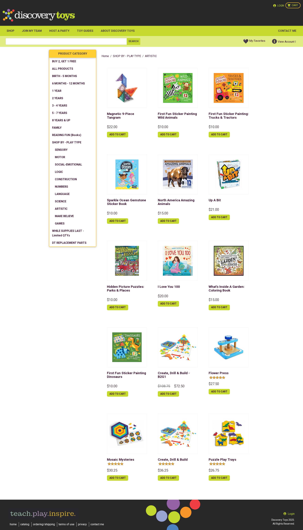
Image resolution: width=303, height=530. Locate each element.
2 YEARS (57, 98)
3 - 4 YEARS (59, 105)
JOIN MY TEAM (32, 30)
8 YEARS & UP (61, 120)
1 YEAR (56, 90)
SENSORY (61, 149)
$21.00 (214, 209)
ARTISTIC (61, 208)
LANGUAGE (62, 194)
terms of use (66, 524)
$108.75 (164, 386)
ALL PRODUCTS (62, 68)
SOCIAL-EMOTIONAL (68, 164)
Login (280, 5)
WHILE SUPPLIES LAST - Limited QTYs (68, 233)
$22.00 (112, 127)
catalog (24, 524)
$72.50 (179, 386)
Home (105, 56)
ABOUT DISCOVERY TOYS (118, 30)
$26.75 (214, 470)
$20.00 (163, 296)
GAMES (60, 223)
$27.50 (214, 384)
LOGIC (59, 172)
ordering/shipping (44, 524)
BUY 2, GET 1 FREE (64, 61)
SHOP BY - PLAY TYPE (66, 142)
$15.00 (163, 213)
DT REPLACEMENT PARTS (69, 242)
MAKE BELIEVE (64, 216)
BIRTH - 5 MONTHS (64, 76)
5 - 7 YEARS (59, 113)
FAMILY (57, 127)
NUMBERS (61, 186)
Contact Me (287, 30)
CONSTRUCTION (66, 179)
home (13, 524)
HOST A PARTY (59, 30)
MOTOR (60, 157)
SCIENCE (60, 201)
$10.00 (163, 127)
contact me (97, 524)
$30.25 (112, 470)
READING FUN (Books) (66, 135)
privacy (82, 524)
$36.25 (163, 470)
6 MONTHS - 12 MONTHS (68, 83)
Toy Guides (85, 30)
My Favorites (257, 40)
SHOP (10, 30)
